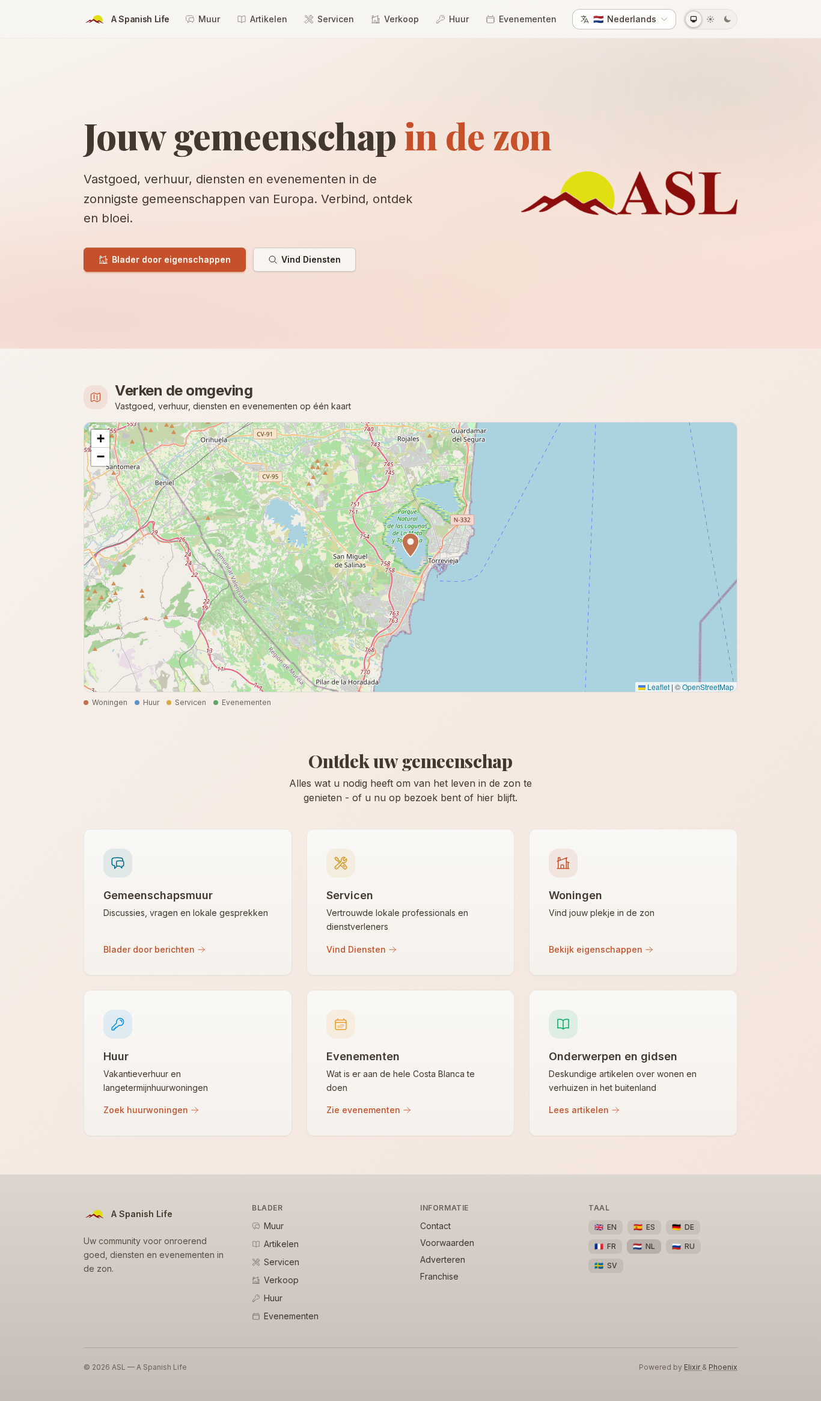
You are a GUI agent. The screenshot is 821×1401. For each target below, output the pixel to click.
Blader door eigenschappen (171, 259)
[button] (410, 545)
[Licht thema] (710, 19)
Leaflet (658, 687)
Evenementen (528, 19)
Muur (209, 19)
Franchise (439, 1276)
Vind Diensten (311, 259)
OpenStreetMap (708, 687)
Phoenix (723, 1367)
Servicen (335, 19)
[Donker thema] (727, 19)
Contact (435, 1226)
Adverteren (442, 1259)
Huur (459, 19)
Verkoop (401, 19)
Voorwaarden (447, 1243)
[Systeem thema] (693, 19)
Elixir (693, 1367)
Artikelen (268, 19)
